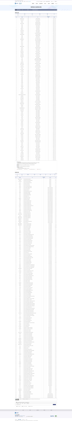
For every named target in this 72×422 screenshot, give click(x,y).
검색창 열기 (55, 3)
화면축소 (53, 1)
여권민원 (24, 1)
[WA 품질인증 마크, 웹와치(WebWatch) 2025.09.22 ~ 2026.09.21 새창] (56, 416)
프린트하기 (56, 10)
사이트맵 (56, 3)
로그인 (44, 1)
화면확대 (52, 1)
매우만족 (18, 403)
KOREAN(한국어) (48, 1)
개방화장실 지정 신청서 (20, 169)
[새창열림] (17, 399)
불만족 (24, 403)
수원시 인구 (28, 1)
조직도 (18, 1)
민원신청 (20, 1)
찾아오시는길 (23, 419)
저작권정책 (16, 419)
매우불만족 (28, 403)
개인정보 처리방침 (19, 419)
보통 (22, 403)
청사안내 (26, 419)
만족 (20, 403)
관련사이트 (56, 1)
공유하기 (54, 10)
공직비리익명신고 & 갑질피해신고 (30, 416)
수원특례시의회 (16, 1)
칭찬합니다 (22, 1)
